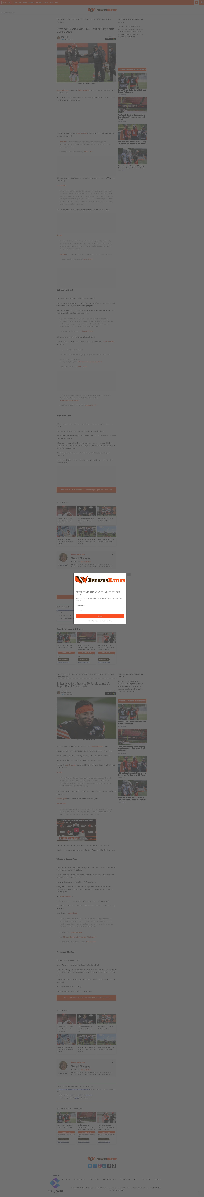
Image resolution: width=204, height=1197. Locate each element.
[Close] (129, 574)
